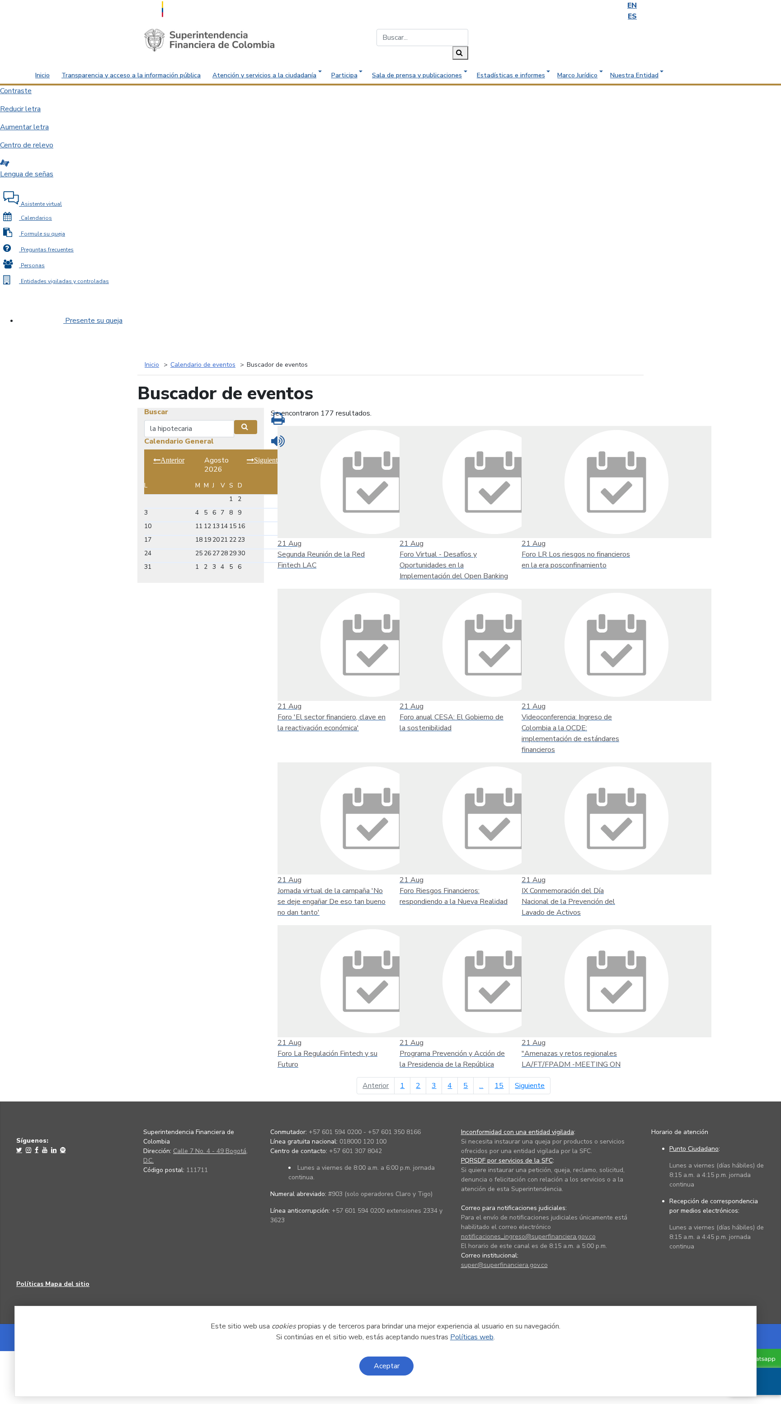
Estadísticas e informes (511, 75)
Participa (344, 75)
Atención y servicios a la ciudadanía (264, 75)
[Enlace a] (20, 1150)
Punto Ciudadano (694, 1148)
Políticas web (472, 1337)
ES (632, 16)
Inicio (42, 75)
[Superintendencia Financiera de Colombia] (209, 40)
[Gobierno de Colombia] (185, 8)
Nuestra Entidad (634, 75)
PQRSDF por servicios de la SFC (507, 1160)
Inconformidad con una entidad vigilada (517, 1132)
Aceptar (387, 1366)
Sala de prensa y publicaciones (417, 75)
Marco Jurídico (577, 75)
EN (632, 5)
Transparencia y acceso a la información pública (131, 75)
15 (498, 1086)
